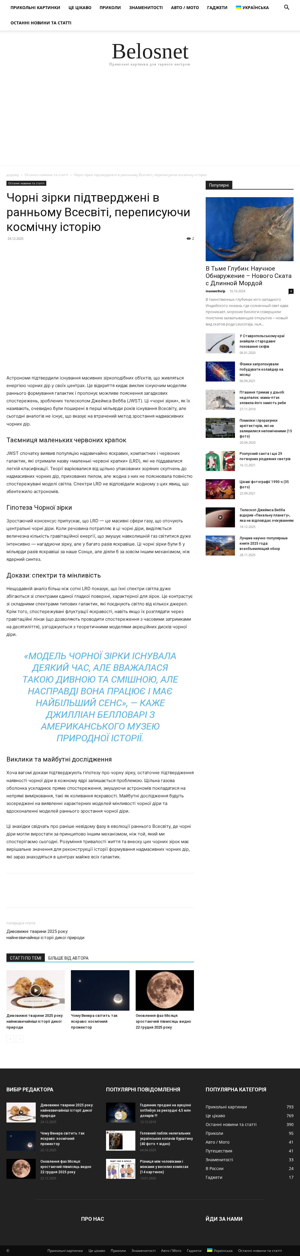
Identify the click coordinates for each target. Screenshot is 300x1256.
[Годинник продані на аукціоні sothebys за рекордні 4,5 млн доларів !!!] (120, 1113)
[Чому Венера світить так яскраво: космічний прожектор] (100, 990)
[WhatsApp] (53, 252)
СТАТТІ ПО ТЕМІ (25, 958)
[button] (286, 8)
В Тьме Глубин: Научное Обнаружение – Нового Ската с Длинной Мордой (249, 276)
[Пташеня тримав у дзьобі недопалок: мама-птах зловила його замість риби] (220, 400)
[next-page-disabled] (19, 1039)
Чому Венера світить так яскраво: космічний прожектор (94, 1021)
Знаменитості (146, 7)
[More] (66, 252)
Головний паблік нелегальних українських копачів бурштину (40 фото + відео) (166, 1138)
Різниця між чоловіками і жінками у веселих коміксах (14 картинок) (164, 1166)
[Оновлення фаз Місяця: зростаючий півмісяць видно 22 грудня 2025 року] (165, 990)
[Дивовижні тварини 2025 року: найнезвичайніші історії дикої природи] (35, 990)
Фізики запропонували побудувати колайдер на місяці (261, 369)
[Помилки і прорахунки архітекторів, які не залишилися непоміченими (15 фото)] (220, 428)
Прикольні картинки (35, 7)
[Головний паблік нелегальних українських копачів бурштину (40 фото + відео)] (120, 1141)
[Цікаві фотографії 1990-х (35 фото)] (220, 489)
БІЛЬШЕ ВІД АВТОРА (68, 958)
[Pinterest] (39, 252)
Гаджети (217, 7)
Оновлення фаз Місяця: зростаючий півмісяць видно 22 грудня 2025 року (163, 1021)
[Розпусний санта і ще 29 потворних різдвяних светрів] (220, 461)
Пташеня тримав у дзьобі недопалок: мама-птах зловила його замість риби (263, 397)
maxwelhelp (215, 291)
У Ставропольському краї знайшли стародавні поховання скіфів (262, 341)
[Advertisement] (150, 121)
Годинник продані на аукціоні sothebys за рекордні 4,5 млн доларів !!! (165, 1110)
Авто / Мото (185, 7)
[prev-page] (10, 1039)
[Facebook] (12, 252)
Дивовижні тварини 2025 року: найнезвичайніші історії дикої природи (45, 934)
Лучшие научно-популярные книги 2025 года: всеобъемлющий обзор (264, 543)
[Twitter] (26, 252)
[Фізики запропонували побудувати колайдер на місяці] (220, 372)
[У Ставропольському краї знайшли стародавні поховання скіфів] (220, 343)
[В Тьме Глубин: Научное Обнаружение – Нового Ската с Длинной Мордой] (250, 229)
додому (12, 174)
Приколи (110, 7)
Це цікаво (80, 7)
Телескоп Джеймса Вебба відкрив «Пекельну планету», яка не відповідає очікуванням (267, 515)
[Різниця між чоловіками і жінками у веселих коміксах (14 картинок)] (120, 1169)
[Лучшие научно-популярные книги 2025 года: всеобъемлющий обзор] (220, 546)
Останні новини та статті (41, 23)
